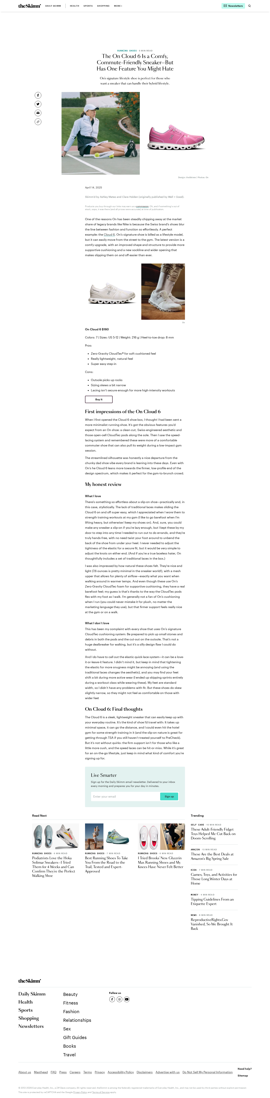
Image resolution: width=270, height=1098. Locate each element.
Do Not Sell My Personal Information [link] (208, 1072)
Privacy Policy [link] (80, 1092)
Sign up (169, 796)
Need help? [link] (245, 1068)
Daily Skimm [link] (53, 6)
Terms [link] (87, 1072)
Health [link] (74, 6)
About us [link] (24, 1072)
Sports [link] (88, 6)
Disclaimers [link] (145, 1072)
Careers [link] (75, 1072)
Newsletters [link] (31, 1026)
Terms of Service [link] (101, 1092)
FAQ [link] (53, 1072)
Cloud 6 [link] (109, 234)
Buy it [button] (98, 399)
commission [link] (142, 206)
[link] (29, 6)
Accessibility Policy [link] (121, 1072)
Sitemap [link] (243, 1075)
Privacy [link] (100, 1072)
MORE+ (118, 6)
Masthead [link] (41, 1072)
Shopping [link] (103, 6)
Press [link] (63, 1072)
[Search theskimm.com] (249, 6)
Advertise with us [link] (168, 1072)
